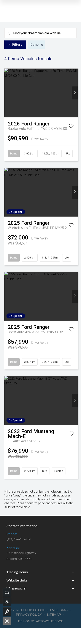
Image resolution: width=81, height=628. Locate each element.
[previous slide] (7, 93)
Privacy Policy (29, 614)
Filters (17, 45)
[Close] (7, 621)
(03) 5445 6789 (18, 539)
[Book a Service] (7, 602)
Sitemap (54, 614)
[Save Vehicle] (71, 127)
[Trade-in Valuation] (7, 592)
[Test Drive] (7, 611)
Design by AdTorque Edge (40, 621)
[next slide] (75, 93)
